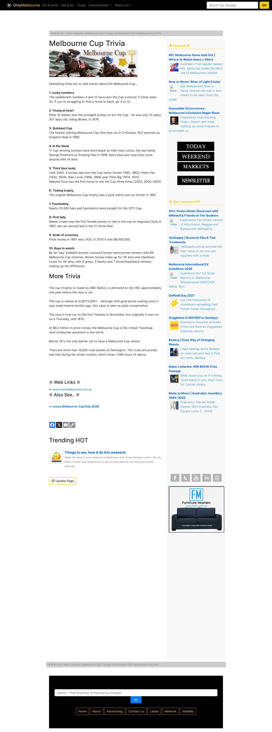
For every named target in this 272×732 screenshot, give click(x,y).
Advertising (115, 711)
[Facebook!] (174, 477)
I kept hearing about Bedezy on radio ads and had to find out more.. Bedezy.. (200, 353)
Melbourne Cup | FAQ (150, 33)
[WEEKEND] (195, 166)
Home (82, 711)
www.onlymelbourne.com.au (72, 389)
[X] (185, 477)
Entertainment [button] (99, 5)
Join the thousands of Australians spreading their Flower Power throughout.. (199, 304)
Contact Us (136, 711)
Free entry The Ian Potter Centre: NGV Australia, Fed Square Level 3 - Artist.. (199, 406)
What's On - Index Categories (68, 33)
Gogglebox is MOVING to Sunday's (193, 318)
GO (264, 5)
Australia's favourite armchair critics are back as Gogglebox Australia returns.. (201, 326)
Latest (154, 711)
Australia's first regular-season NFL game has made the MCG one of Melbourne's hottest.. (201, 68)
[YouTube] (196, 477)
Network (170, 711)
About (96, 711)
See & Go (67, 5)
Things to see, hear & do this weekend (95, 452)
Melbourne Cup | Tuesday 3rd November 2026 (111, 33)
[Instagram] (206, 477)
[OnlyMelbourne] (9, 5)
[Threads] (217, 477)
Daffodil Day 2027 (182, 295)
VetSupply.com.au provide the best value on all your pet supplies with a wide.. (201, 251)
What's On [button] (122, 5)
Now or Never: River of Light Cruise (194, 82)
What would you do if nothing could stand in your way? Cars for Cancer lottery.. (201, 380)
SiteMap (188, 711)
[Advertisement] (136, 21)
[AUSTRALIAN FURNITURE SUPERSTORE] (196, 509)
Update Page (64, 481)
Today (81, 5)
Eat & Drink (50, 5)
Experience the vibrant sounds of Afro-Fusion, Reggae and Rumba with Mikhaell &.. (201, 224)
